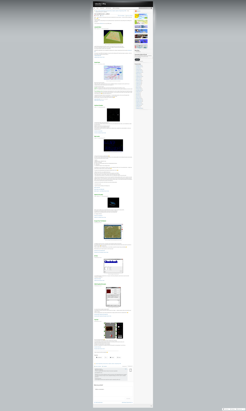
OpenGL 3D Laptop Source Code (100, 217)
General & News (109, 10)
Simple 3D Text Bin (97, 278)
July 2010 (138, 106)
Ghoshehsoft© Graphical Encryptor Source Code (102, 316)
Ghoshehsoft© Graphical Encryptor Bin (101, 314)
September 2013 (139, 76)
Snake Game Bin (97, 99)
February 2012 (138, 88)
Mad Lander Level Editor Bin (99, 189)
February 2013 (138, 80)
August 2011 (138, 91)
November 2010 (139, 101)
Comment (128, 398)
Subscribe (137, 59)
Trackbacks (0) (124, 366)
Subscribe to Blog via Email (141, 54)
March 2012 (138, 87)
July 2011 (137, 93)
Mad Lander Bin (97, 187)
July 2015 (138, 68)
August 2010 (138, 105)
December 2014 (139, 70)
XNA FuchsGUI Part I (99, 402)
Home (94, 8)
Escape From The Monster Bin (99, 250)
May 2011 (138, 94)
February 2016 (138, 65)
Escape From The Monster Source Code (101, 252)
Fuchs (103, 15)
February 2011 (138, 98)
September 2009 (139, 108)
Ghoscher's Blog (100, 4)
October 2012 (138, 83)
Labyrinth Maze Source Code (99, 57)
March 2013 (138, 79)
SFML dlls (101, 23)
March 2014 (138, 73)
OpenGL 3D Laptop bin (98, 215)
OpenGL (117, 10)
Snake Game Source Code (99, 100)
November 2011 (139, 90)
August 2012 (138, 84)
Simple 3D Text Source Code (99, 280)
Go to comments (121, 15)
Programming (121, 10)
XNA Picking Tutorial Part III (126, 402)
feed (138, 11)
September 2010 (139, 104)
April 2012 (138, 86)
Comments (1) (130, 366)
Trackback (105, 366)
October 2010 (138, 102)
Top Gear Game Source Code (99, 348)
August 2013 (138, 77)
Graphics (113, 10)
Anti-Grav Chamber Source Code (100, 132)
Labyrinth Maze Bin (97, 55)
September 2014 (139, 72)
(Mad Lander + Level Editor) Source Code (101, 191)
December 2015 (139, 66)
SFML (125, 10)
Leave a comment (129, 15)
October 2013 (138, 75)
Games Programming (102, 10)
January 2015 (138, 69)
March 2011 (138, 97)
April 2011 (138, 95)
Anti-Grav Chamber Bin (98, 131)
